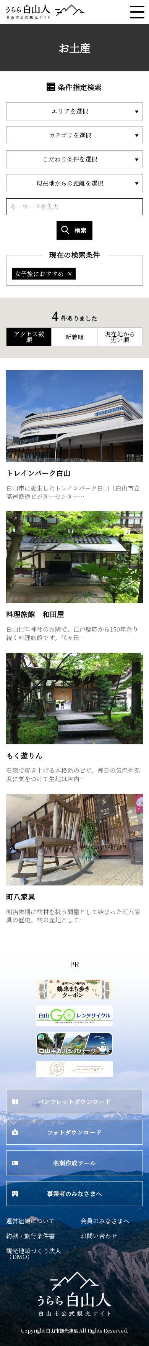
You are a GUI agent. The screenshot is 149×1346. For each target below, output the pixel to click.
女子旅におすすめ (39, 273)
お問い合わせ (99, 1235)
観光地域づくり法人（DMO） (33, 1253)
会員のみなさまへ (105, 1220)
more (13, 373)
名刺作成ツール (74, 1162)
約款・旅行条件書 (30, 1235)
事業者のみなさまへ (74, 1193)
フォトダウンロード (74, 1132)
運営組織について (30, 1220)
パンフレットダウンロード (74, 1101)
